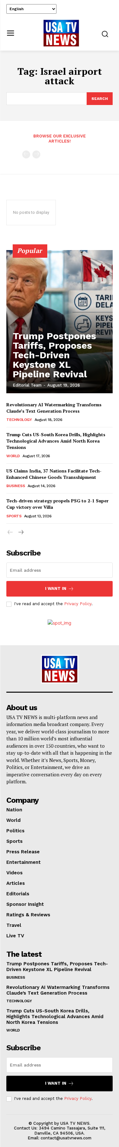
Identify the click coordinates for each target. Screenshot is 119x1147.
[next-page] (20, 532)
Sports (13, 516)
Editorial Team (27, 385)
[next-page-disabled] (36, 154)
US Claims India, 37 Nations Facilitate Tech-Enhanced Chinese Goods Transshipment (54, 474)
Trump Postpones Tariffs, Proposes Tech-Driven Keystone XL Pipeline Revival (54, 355)
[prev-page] (26, 154)
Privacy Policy (77, 603)
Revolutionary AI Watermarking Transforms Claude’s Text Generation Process (54, 408)
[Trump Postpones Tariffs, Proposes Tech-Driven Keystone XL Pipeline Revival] (59, 321)
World (13, 456)
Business (15, 486)
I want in (55, 588)
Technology (19, 419)
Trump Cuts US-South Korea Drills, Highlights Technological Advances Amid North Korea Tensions (55, 440)
